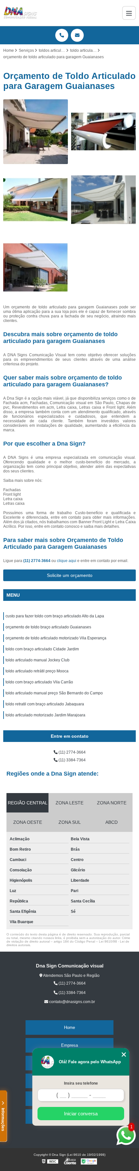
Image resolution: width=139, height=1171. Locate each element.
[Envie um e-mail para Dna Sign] (77, 35)
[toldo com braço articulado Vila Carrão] (103, 199)
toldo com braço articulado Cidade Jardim (42, 649)
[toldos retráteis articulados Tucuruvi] (35, 267)
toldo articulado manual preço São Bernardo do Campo (54, 693)
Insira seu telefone (81, 1083)
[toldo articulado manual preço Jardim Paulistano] (35, 131)
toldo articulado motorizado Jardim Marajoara (45, 715)
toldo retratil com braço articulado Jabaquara (44, 704)
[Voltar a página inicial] (20, 12)
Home (69, 1027)
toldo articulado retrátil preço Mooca (37, 671)
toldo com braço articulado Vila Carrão (39, 682)
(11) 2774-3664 (37, 560)
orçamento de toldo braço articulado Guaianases (48, 627)
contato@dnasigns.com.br (71, 1002)
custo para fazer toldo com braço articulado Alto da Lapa (54, 616)
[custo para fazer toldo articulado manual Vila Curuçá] (35, 199)
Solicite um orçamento (69, 575)
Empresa (69, 1045)
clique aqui (66, 560)
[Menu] (129, 13)
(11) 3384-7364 (72, 760)
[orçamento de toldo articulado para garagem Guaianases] (103, 131)
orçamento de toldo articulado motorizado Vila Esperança (55, 638)
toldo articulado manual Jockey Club (37, 660)
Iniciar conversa (81, 1113)
